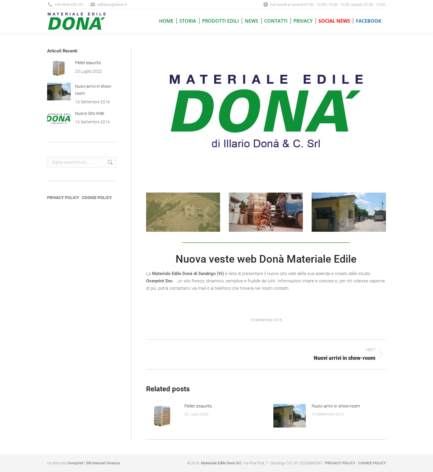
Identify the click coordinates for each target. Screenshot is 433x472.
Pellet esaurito (198, 406)
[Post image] (162, 416)
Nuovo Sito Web (89, 113)
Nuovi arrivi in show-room (336, 406)
